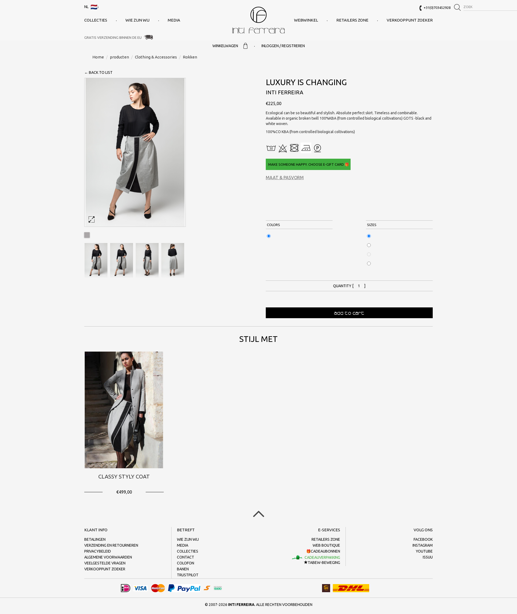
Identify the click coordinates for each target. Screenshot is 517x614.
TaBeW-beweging (324, 562)
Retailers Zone (352, 20)
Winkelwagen (225, 46)
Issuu (428, 557)
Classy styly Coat (124, 476)
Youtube (424, 551)
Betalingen (95, 539)
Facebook (423, 539)
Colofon (185, 563)
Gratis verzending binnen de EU (113, 37)
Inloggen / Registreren (283, 46)
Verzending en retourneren (111, 545)
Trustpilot (187, 575)
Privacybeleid (97, 551)
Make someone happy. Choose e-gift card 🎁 (308, 164)
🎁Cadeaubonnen (323, 551)
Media (174, 20)
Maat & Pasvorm (285, 177)
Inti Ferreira (258, 20)
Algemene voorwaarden (108, 557)
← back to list (98, 72)
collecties (95, 20)
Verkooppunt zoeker (410, 20)
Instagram (423, 545)
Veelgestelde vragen (104, 563)
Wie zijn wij (137, 20)
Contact (185, 557)
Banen (183, 569)
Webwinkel (306, 20)
